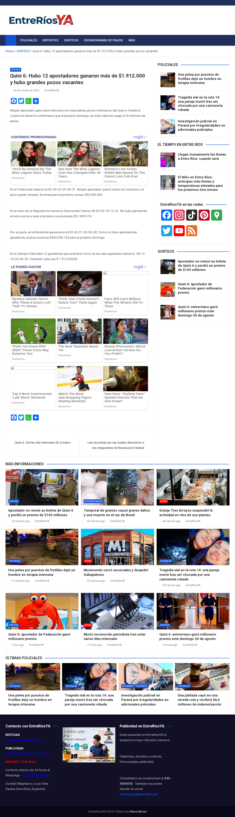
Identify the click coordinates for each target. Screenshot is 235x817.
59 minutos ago (171, 585)
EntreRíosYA (52, 90)
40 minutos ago (96, 521)
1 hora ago (18, 644)
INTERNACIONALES (94, 501)
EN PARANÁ (127, 686)
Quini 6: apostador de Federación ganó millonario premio (200, 288)
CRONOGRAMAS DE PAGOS (103, 40)
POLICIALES (28, 40)
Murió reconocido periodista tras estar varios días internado (115, 636)
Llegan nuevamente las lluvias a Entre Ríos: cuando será (202, 156)
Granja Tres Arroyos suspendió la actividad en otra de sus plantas (186, 512)
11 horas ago (94, 644)
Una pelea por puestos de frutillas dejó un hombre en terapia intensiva (199, 78)
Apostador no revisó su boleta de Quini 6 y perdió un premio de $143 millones (202, 265)
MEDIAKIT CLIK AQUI (21, 762)
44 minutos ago (171, 521)
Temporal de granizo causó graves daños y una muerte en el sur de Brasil (117, 512)
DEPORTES (51, 40)
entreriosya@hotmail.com (139, 794)
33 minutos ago (21, 521)
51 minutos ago (21, 580)
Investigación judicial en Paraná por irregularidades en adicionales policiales (201, 125)
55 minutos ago (96, 580)
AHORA (163, 501)
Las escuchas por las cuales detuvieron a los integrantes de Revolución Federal (116, 445)
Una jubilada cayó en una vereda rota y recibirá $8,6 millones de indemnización (199, 699)
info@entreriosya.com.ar (24, 740)
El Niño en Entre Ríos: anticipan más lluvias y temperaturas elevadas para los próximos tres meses (200, 183)
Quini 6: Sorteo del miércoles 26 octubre (42, 442)
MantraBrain (138, 811)
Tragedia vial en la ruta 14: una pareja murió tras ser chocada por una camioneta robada (200, 103)
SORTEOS (71, 40)
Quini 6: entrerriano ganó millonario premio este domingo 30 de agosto (198, 311)
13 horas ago (170, 644)
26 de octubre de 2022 (26, 90)
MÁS (132, 40)
